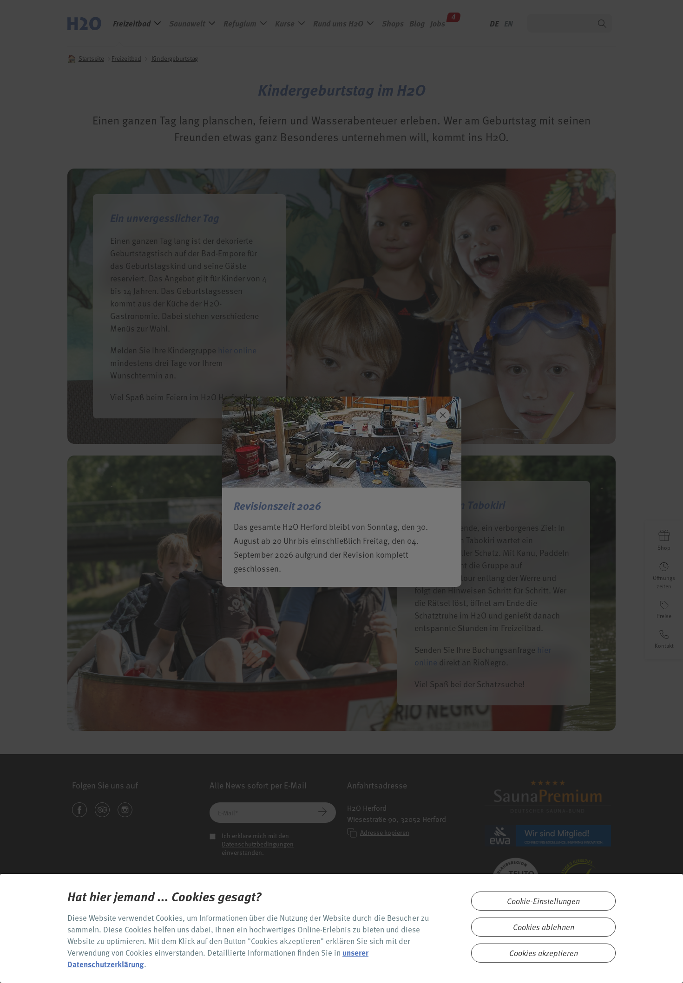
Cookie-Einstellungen (543, 901)
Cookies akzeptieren (543, 953)
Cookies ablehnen (543, 927)
